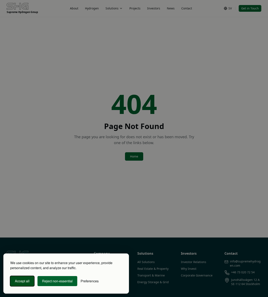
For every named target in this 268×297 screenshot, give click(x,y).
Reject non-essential (57, 281)
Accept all (22, 281)
